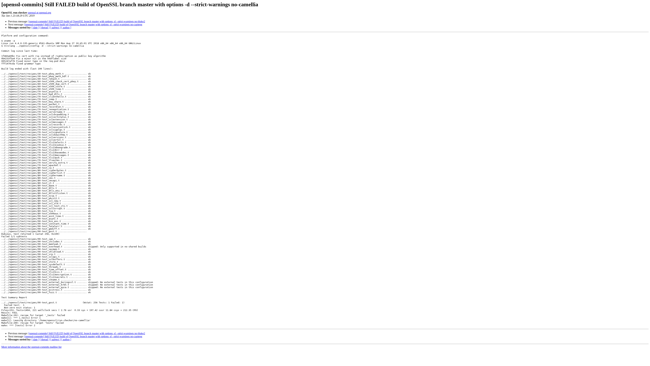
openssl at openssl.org (39, 12)
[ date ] (35, 27)
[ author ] (66, 27)
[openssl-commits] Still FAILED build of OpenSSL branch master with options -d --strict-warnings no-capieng (83, 24)
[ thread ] (44, 27)
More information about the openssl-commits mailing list (31, 346)
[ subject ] (55, 27)
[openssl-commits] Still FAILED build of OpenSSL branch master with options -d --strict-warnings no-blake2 (86, 21)
